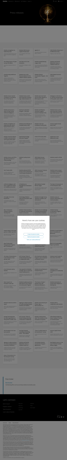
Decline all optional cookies (33, 236)
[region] (33, 230)
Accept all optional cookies (33, 234)
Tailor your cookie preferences (33, 239)
